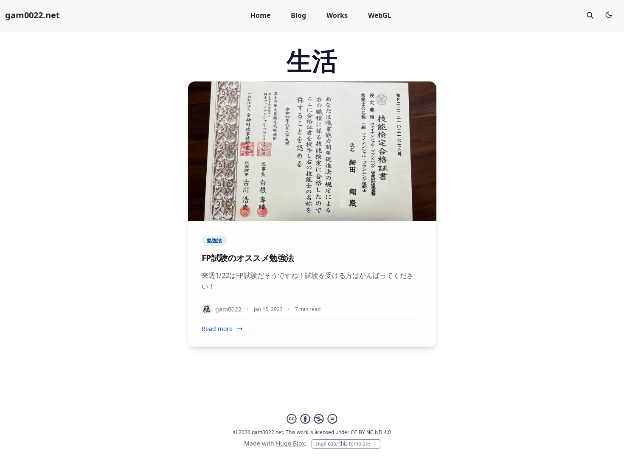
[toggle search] (590, 15)
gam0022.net (32, 15)
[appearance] (609, 15)
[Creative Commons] (312, 419)
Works (337, 15)
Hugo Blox (290, 443)
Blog (298, 15)
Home (260, 15)
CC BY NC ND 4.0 (371, 432)
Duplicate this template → (346, 443)
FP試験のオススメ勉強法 (248, 258)
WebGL (379, 15)
